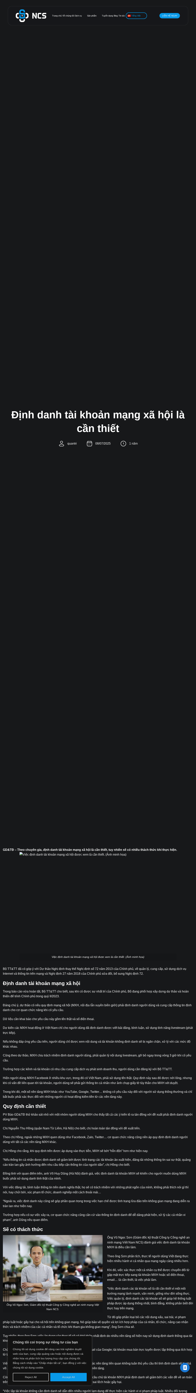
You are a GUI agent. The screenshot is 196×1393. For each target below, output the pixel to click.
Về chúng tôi (68, 16)
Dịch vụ (78, 16)
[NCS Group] (31, 15)
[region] (50, 1360)
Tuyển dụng (107, 16)
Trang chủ (57, 16)
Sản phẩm (91, 16)
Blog (116, 16)
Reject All (31, 1377)
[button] (156, 15)
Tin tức (121, 16)
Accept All (68, 1377)
